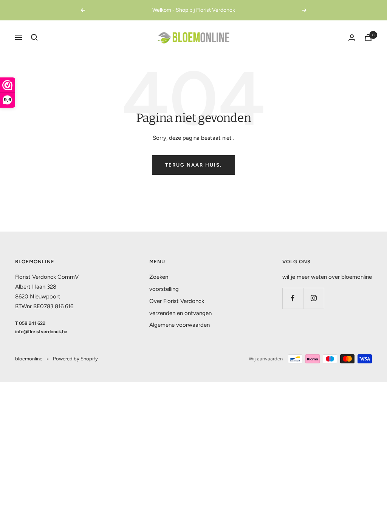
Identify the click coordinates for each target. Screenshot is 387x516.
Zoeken (158, 276)
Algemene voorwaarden (179, 324)
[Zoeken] (34, 37)
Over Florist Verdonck (176, 301)
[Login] (351, 37)
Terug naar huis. (193, 165)
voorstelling (164, 289)
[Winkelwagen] (368, 37)
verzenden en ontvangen (180, 313)
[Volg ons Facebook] (292, 298)
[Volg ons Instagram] (313, 298)
